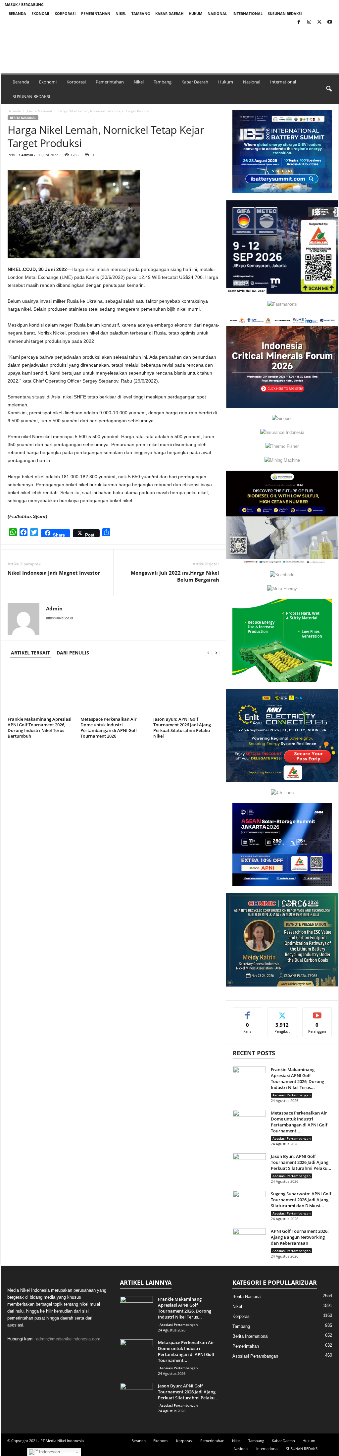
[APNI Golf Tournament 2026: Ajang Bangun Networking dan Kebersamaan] (249, 1240)
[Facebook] (299, 22)
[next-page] (216, 652)
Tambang (140, 13)
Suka (247, 1012)
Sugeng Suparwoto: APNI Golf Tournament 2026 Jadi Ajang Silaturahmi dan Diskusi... (301, 1200)
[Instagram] (309, 22)
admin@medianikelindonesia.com (68, 1338)
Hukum (195, 13)
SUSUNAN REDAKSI (285, 13)
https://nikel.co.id (59, 618)
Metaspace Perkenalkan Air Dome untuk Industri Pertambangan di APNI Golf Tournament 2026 (108, 727)
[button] (108, 44)
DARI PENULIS (73, 653)
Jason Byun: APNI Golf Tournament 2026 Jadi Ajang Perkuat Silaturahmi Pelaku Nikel (182, 727)
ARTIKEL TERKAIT (30, 653)
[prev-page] (208, 652)
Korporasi (65, 13)
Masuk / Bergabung (24, 4)
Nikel (121, 13)
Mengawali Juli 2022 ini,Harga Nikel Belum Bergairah (175, 576)
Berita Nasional (39, 111)
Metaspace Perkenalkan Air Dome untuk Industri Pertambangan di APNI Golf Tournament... (299, 1122)
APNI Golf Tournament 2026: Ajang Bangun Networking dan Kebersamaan (300, 1237)
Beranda (17, 13)
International (247, 13)
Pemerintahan (95, 13)
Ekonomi (40, 13)
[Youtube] (330, 22)
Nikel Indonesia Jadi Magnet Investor (54, 572)
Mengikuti (282, 1012)
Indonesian (49, 1451)
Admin (27, 154)
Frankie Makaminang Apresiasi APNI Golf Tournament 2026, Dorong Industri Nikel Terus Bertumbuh (40, 727)
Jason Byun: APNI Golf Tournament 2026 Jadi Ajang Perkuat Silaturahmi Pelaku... (301, 1162)
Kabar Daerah (169, 13)
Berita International (250, 1336)
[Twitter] (319, 22)
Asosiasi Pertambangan (291, 1095)
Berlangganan (317, 1015)
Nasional (217, 13)
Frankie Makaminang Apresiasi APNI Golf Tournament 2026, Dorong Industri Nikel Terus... (297, 1078)
